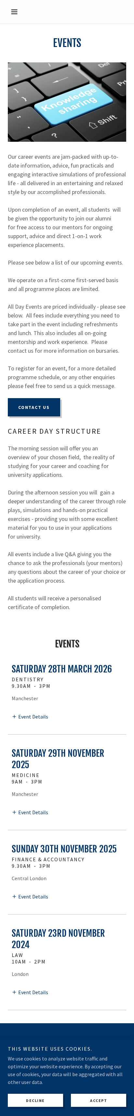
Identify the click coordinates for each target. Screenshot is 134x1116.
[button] (17, 11)
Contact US (34, 407)
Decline (35, 1100)
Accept (98, 1100)
